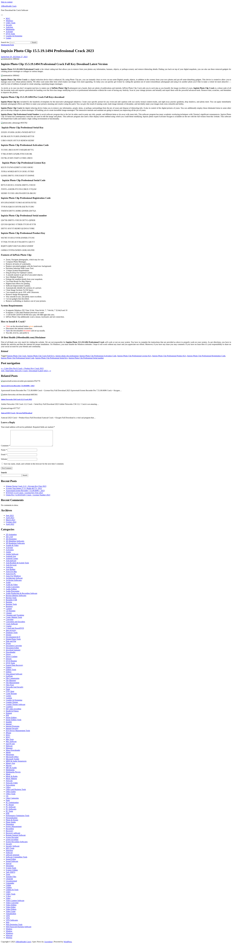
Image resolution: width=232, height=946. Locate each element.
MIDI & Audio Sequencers (16, 761)
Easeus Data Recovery (14, 665)
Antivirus (9, 27)
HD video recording (13, 709)
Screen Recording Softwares (17, 842)
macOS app (10, 744)
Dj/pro (8, 643)
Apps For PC (11, 574)
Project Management (14, 826)
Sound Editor (11, 859)
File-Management (12, 683)
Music (8, 774)
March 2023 (10, 520)
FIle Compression (12, 678)
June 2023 (10, 515)
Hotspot (9, 713)
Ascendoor (48, 942)
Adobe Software (12, 554)
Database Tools (12, 633)
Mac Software (11, 741)
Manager (9, 748)
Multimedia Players (13, 772)
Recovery (9, 831)
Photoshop (10, 824)
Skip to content (6, 2)
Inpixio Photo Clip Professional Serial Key (51, 358)
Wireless (9, 938)
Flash (8, 689)
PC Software (11, 807)
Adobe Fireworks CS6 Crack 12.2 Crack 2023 (16, 399)
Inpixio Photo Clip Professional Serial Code (17, 358)
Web (7, 922)
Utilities (9, 887)
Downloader (10, 652)
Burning (9, 602)
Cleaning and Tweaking (15, 615)
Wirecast (9, 935)
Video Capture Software (15, 901)
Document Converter (14, 646)
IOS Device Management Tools (18, 731)
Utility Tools (10, 23)
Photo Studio (11, 822)
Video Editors (11, 909)
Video (8, 898)
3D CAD (9, 537)
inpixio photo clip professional (67, 356)
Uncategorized (11, 881)
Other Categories (12, 798)
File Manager (11, 680)
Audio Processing (12, 591)
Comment (5, 446)
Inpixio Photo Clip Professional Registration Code (206, 356)
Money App (10, 763)
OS (7, 796)
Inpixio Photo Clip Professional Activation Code (98, 356)
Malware (9, 746)
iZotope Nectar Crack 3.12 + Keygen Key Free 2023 (26, 486)
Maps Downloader (13, 750)
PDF (7, 813)
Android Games (12, 558)
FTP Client (10, 691)
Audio (8, 582)
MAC (8, 18)
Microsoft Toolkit (12, 759)
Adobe (8, 552)
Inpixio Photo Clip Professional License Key (134, 356)
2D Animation (11, 534)
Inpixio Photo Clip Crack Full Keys (40, 356)
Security (9, 25)
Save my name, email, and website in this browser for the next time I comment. (34, 464)
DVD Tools (10, 34)
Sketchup (9, 850)
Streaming (10, 866)
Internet (9, 724)
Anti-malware (11, 561)
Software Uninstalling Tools (16, 857)
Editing (8, 667)
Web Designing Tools (14, 924)
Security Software (12, 846)
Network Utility (12, 783)
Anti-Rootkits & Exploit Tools (17, 563)
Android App (11, 556)
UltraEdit (9, 879)
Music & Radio (12, 776)
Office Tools (10, 794)
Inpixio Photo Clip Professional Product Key (169, 356)
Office (8, 787)
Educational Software (14, 674)
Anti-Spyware (11, 565)
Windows (9, 21)
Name (4, 450)
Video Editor (11, 907)
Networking (10, 785)
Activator (9, 32)
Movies (8, 765)
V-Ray (8, 896)
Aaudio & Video (12, 545)
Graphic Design (12, 702)
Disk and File (11, 641)
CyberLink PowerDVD (15, 628)
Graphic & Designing (14, 36)
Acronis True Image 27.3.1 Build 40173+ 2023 (24, 488)
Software (9, 853)
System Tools (11, 868)
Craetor (8, 626)
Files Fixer (10, 685)
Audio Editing (11, 589)
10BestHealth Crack (8, 6)
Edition (8, 672)
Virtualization (11, 914)
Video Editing (11, 905)
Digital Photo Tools (13, 639)
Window (9, 929)
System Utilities (12, 870)
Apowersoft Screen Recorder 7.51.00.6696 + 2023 (17, 386)
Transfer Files (11, 877)
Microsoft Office (12, 757)
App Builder (10, 569)
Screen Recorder (12, 837)
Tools (12, 45)
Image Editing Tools (13, 720)
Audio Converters (12, 587)
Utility (8, 892)
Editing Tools (11, 670)
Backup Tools (11, 598)
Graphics (9, 707)
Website (4, 459)
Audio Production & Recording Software (21, 593)
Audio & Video (12, 585)
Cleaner (9, 613)
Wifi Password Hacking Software (18, 927)
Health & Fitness (12, 711)
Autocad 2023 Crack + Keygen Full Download (16, 413)
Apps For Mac (11, 572)
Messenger (10, 755)
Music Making (11, 778)
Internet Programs (12, 726)
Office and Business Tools (16, 789)
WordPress (68, 942)
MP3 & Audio (11, 768)
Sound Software (12, 861)
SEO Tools (10, 848)
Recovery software (13, 833)
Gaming (9, 698)
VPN (8, 916)
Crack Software (12, 624)
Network (9, 781)
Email (4, 454)
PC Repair (10, 805)
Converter (9, 619)
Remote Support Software (16, 835)
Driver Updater (11, 656)
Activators (10, 550)
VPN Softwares (12, 920)
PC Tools (9, 811)
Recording (10, 829)
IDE (7, 715)
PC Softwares (11, 809)
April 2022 (10, 524)
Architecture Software (14, 578)
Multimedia (10, 29)
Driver (8, 654)
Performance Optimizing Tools (17, 816)
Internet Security (12, 728)
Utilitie (8, 885)
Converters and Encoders (15, 622)
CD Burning (10, 611)
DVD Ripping (11, 661)
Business (9, 606)
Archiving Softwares (14, 580)
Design (8, 635)
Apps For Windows (13, 576)
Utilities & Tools (12, 890)
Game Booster (11, 694)
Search (4, 472)
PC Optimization (12, 802)
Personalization (11, 818)
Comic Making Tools (14, 617)
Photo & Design (12, 820)
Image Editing (11, 717)
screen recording (12, 840)
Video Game (10, 911)
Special (8, 863)
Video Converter (12, 903)
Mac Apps (10, 739)
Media (8, 752)
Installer (9, 722)
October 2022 (11, 522)
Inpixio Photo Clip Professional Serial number (86, 358)
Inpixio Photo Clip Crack (16, 356)
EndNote (9, 676)
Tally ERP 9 (10, 872)
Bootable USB (11, 600)
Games (8, 38)
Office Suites (11, 792)
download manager (13, 650)
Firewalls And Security (14, 687)
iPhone (8, 733)
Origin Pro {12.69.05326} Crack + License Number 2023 (28, 495)
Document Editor (12, 648)
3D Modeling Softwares (15, 541)
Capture (9, 609)
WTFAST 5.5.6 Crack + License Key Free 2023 (24, 493)
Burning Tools (11, 604)
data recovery (11, 630)
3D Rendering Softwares (15, 543)
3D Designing (11, 539)
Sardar (3, 57)
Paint (8, 800)
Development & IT (13, 637)
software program (12, 855)
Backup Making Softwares (16, 595)
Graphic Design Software (15, 704)
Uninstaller (10, 883)
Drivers (8, 659)
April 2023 (10, 518)
